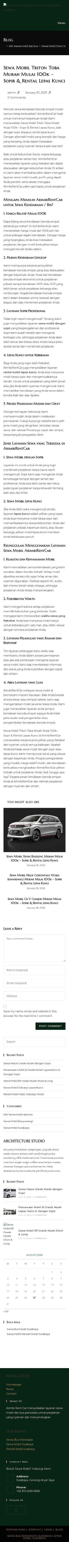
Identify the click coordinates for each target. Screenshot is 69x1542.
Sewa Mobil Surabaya (16, 1127)
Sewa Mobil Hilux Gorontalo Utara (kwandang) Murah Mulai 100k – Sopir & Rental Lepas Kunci (34, 879)
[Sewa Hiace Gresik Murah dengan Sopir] (9, 1193)
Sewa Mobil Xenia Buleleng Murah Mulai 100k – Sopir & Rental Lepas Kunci (34, 858)
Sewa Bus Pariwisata (19, 1439)
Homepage (13, 1384)
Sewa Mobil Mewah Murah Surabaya (28, 1333)
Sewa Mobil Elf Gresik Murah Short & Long (28, 1080)
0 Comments (17, 97)
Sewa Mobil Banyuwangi (18, 1121)
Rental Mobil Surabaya (20, 1449)
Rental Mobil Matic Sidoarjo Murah (23, 1094)
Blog (59, 1529)
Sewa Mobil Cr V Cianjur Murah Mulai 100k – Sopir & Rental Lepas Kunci (34, 901)
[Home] (4, 46)
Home (48, 1529)
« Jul (5, 1311)
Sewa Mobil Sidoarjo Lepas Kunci (23, 1087)
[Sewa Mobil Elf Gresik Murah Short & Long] (9, 1234)
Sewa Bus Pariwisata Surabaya (30, 1536)
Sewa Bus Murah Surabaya (22, 1329)
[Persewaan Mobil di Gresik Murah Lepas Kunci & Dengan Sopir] (9, 1211)
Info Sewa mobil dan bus (18, 1114)
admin (12, 92)
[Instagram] (21, 1509)
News (10, 1389)
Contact (11, 1393)
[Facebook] (11, 1509)
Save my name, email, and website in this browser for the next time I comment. (29, 1014)
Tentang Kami (15, 1529)
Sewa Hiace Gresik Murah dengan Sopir (27, 1063)
